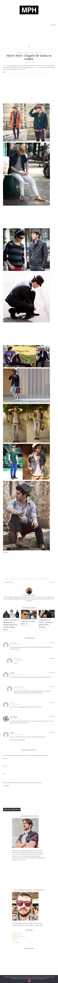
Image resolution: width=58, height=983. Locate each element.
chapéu (26, 52)
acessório (6, 578)
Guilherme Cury (9, 582)
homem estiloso (28, 578)
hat (16, 578)
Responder (52, 642)
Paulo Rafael (14, 643)
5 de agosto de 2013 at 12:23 (20, 688)
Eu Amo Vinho (15, 938)
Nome (5, 758)
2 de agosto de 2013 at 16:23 (16, 644)
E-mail (5, 766)
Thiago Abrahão (19, 687)
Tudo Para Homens (17, 933)
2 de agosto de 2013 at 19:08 (16, 704)
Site (4, 773)
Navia (13, 940)
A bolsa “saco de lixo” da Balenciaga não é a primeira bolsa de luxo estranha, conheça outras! (11, 624)
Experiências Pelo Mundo (18, 936)
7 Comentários (51, 582)
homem (21, 578)
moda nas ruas (38, 578)
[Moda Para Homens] (29, 10)
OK (29, 980)
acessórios (19, 52)
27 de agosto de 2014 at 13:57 (16, 734)
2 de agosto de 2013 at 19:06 (16, 674)
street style (37, 67)
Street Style (38, 52)
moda (31, 52)
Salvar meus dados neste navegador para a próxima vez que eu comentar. (22, 782)
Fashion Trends (16, 935)
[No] (56, 979)
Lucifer (12, 703)
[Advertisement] (29, 33)
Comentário (6, 785)
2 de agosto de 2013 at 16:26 (20, 660)
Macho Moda (15, 942)
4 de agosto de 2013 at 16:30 (16, 718)
